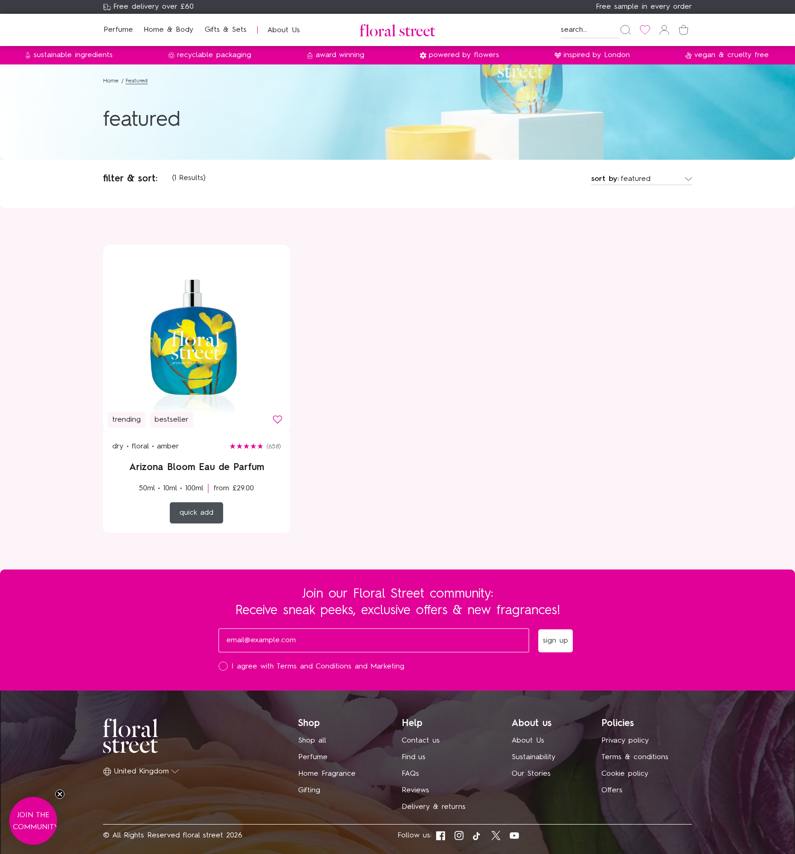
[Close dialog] (566, 320)
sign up (487, 521)
